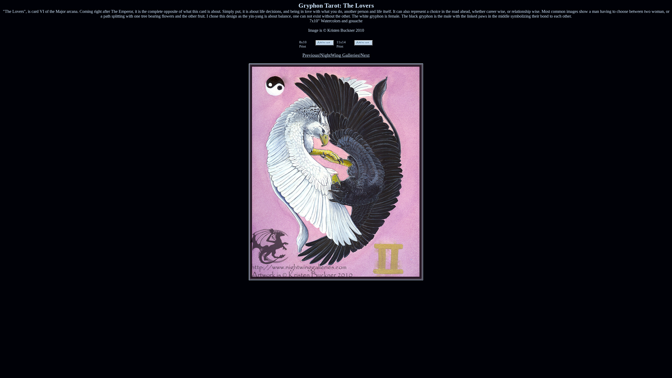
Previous (310, 55)
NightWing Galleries (339, 55)
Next (365, 55)
